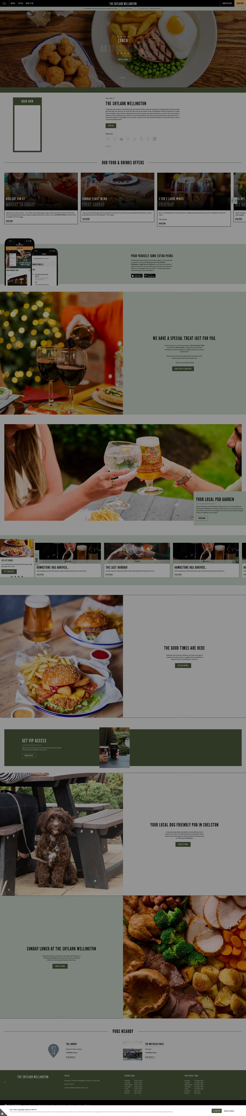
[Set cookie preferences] (4, 1112)
